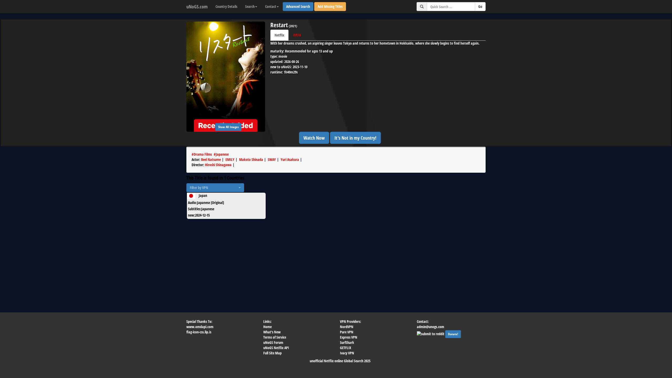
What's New (272, 331)
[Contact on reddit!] (431, 333)
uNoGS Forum (273, 342)
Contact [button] (270, 6)
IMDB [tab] (297, 35)
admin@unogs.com (430, 326)
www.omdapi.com (199, 326)
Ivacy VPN (347, 352)
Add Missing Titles (330, 6)
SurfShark (347, 342)
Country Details (226, 6)
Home (267, 326)
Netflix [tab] (279, 35)
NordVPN (346, 326)
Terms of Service (274, 337)
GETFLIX (345, 347)
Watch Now (314, 138)
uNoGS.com (197, 6)
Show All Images (228, 127)
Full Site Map (272, 352)
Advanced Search (298, 6)
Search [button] (250, 6)
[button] (215, 187)
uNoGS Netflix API (276, 347)
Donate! (453, 334)
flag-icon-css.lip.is (198, 331)
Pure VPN (346, 331)
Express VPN (348, 337)
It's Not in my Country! (355, 138)
